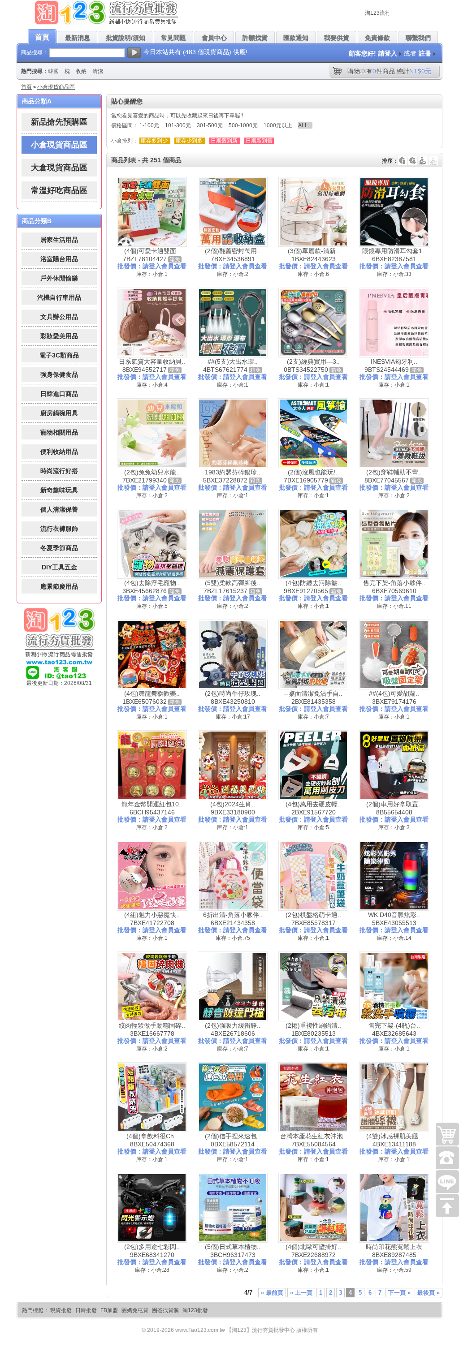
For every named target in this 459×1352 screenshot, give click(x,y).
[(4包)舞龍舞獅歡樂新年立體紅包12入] (152, 654)
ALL (303, 125)
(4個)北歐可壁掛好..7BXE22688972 (313, 1250)
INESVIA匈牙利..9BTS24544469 (390, 365)
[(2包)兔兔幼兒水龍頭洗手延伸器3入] (152, 433)
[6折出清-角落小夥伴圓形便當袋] (232, 875)
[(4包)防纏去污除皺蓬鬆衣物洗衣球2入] (313, 543)
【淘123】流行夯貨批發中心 (260, 1330)
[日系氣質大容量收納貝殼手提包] (152, 322)
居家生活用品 (59, 239)
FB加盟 (109, 1310)
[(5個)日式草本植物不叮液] (232, 1207)
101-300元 (178, 125)
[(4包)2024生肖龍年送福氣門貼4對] (232, 765)
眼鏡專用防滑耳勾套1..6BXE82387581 (394, 255)
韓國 (53, 71)
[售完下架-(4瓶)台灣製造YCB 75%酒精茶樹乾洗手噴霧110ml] (394, 986)
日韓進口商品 (59, 393)
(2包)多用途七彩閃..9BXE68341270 (152, 1250)
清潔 (97, 71)
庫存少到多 (189, 141)
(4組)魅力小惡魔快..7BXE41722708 (152, 918)
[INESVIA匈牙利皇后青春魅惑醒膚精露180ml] (394, 322)
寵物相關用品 (59, 432)
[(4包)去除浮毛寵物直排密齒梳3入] (152, 543)
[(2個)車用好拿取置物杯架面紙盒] (394, 765)
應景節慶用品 (59, 586)
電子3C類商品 (59, 355)
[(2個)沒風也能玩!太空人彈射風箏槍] (313, 433)
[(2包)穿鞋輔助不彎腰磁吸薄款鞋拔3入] (394, 433)
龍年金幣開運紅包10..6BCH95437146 (151, 808)
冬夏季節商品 (59, 547)
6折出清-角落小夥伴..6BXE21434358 (233, 918)
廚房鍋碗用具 (59, 413)
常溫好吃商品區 (59, 190)
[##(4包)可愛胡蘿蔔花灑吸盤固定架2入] (394, 654)
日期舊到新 (224, 141)
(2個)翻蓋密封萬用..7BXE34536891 (232, 255)
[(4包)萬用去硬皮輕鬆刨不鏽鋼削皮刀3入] (313, 765)
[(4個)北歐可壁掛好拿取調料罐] (313, 1207)
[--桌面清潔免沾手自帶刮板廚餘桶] (313, 654)
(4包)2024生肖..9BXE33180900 (232, 808)
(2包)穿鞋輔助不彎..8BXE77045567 (393, 476)
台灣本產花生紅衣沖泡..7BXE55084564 (313, 1140)
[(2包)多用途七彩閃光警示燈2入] (152, 1207)
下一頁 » (399, 1292)
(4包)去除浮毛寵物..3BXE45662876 (151, 586)
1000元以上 (278, 125)
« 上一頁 (301, 1292)
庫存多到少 (154, 141)
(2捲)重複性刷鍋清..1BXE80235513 (313, 1029)
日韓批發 (86, 1310)
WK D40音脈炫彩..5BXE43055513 (394, 918)
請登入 (387, 53)
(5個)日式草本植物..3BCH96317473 (232, 1250)
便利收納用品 (59, 451)
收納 (81, 71)
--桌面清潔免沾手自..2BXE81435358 (313, 697)
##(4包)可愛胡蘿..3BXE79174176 (394, 697)
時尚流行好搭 (59, 470)
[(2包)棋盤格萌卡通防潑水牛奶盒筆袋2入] (313, 875)
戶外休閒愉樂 (59, 278)
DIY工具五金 (59, 567)
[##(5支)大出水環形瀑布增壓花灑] (232, 322)
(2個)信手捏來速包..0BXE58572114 (232, 1140)
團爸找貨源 (165, 1310)
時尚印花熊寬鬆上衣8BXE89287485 (394, 1250)
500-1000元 (243, 125)
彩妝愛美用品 (59, 336)
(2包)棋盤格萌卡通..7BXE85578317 (313, 918)
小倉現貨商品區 (56, 87)
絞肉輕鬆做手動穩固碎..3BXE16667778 (152, 1029)
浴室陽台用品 (59, 259)
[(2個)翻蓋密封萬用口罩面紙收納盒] (232, 211)
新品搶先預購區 (59, 121)
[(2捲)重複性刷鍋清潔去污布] (313, 986)
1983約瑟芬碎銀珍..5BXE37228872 (231, 476)
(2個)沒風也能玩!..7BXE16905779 (311, 476)
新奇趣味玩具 (59, 490)
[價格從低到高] (433, 156)
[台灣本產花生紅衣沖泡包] (313, 1097)
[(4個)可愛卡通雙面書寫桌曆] (152, 211)
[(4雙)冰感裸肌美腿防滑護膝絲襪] (394, 1097)
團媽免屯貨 (134, 1310)
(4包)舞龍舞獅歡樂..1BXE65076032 (151, 697)
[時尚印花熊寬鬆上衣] (394, 1207)
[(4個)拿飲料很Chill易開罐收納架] (152, 1097)
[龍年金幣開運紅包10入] (152, 765)
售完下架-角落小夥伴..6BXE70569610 (394, 586)
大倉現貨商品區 (59, 167)
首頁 (26, 87)
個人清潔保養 (59, 509)
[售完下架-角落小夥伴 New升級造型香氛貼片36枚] (394, 543)
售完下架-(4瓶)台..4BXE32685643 (394, 1029)
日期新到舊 (259, 141)
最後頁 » (428, 1292)
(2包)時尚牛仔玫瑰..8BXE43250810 (232, 697)
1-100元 (149, 125)
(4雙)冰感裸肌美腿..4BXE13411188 (394, 1140)
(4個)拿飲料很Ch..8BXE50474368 (152, 1140)
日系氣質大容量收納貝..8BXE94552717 (152, 365)
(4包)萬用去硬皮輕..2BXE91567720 (313, 808)
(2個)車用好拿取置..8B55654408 (394, 808)
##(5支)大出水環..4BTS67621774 (230, 365)
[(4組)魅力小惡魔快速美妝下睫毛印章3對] (152, 875)
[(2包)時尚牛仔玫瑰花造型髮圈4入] (232, 654)
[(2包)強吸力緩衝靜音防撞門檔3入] (232, 986)
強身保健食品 (59, 374)
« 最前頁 (272, 1292)
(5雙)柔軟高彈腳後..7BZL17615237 (232, 586)
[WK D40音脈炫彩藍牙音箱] (394, 875)
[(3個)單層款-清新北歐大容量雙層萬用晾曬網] (313, 211)
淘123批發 (195, 1310)
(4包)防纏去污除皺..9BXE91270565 (312, 586)
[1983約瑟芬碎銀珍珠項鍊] (232, 433)
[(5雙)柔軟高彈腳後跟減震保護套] (232, 543)
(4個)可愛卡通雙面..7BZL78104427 (151, 255)
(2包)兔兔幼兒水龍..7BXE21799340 (151, 476)
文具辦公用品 (59, 316)
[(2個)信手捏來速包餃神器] (232, 1097)
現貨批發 (61, 1310)
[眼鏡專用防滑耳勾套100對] (394, 211)
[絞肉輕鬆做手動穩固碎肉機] (152, 986)
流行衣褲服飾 (59, 528)
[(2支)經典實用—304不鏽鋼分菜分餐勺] (313, 322)
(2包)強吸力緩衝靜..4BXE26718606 (232, 1029)
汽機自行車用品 (59, 297)
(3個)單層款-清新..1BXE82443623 (313, 255)
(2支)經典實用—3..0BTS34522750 (312, 365)
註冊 (425, 53)
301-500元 (210, 125)
